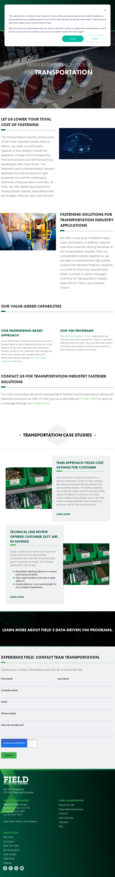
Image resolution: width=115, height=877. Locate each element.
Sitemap (7, 863)
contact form (41, 403)
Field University (66, 818)
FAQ (61, 826)
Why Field (8, 837)
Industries (63, 822)
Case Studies (9, 854)
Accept (73, 38)
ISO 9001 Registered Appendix (18, 792)
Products (63, 813)
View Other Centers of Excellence (20, 821)
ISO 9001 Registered (13, 789)
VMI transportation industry (78, 336)
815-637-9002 (18, 811)
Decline (95, 38)
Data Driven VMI (66, 805)
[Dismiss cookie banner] (105, 10)
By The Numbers (11, 850)
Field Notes (9, 858)
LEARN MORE (63, 514)
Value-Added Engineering (71, 809)
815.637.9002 (88, 398)
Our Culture (8, 841)
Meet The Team (11, 845)
